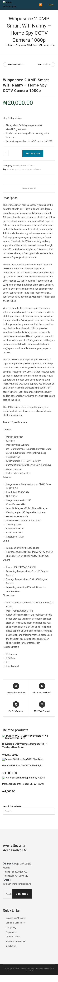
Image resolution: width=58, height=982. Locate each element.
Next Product (44, 64)
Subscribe (22, 894)
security (25, 169)
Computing (11, 927)
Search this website (12, 806)
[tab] (29, 188)
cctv (18, 169)
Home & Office (12, 936)
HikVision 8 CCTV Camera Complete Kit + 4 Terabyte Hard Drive (24, 746)
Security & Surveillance (23, 165)
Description (29, 188)
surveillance (35, 169)
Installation (11, 946)
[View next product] (53, 64)
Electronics (11, 932)
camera (12, 169)
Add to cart (33, 154)
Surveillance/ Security (16, 918)
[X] (6, 858)
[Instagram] (18, 858)
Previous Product (15, 64)
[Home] (4, 45)
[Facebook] (12, 858)
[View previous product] (5, 64)
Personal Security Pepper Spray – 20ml (23, 784)
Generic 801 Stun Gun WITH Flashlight (22, 765)
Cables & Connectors (15, 923)
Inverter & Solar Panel (15, 941)
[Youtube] (24, 858)
